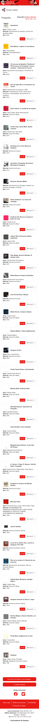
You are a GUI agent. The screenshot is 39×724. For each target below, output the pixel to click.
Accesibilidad (32, 702)
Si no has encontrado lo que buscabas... (19, 679)
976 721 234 (27, 717)
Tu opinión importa (19, 684)
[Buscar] (31, 3)
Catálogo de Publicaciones (10, 2)
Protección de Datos (20, 706)
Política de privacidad (19, 702)
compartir (30, 39)
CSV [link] (35, 19)
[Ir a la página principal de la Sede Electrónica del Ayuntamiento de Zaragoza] (3, 3)
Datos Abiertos (31, 17)
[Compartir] (35, 38)
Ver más (22, 39)
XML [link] (31, 19)
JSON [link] (27, 19)
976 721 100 (15, 717)
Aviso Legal (6, 702)
